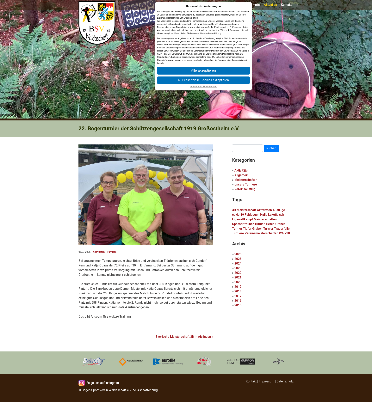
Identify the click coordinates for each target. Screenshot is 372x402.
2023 (237, 268)
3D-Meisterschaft (244, 210)
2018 (237, 291)
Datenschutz (285, 381)
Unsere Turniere (245, 184)
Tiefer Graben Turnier (258, 228)
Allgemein (241, 175)
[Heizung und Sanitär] (204, 361)
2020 (237, 282)
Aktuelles (270, 5)
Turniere (111, 251)
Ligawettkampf (242, 219)
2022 (237, 273)
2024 (237, 263)
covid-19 (238, 214)
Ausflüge (279, 210)
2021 (237, 277)
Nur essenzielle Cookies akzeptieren (203, 80)
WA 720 (284, 233)
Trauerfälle (282, 228)
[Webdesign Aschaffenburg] (167, 361)
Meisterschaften (245, 180)
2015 (237, 305)
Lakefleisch (276, 214)
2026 (237, 254)
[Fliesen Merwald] (130, 361)
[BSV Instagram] (99, 383)
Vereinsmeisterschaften (261, 233)
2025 (237, 259)
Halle (263, 214)
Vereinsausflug (244, 189)
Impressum (266, 381)
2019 (237, 287)
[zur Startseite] (97, 5)
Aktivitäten (99, 251)
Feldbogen (252, 214)
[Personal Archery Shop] (278, 361)
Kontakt (286, 5)
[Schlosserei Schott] (93, 361)
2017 (237, 296)
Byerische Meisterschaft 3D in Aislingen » (184, 336)
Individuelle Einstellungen (203, 86)
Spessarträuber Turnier (248, 224)
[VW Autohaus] (241, 361)
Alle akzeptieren (203, 70)
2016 (237, 300)
